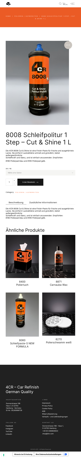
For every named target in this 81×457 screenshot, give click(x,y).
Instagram (9, 429)
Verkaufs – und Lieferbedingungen (55, 417)
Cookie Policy (47, 408)
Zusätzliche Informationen (43, 202)
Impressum (46, 403)
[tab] (16, 202)
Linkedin (9, 434)
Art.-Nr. (9, 168)
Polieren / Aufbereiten (27, 192)
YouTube (9, 431)
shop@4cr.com (48, 434)
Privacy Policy (47, 406)
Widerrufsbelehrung (49, 414)
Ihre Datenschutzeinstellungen (48, 454)
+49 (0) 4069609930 (50, 431)
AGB (43, 411)
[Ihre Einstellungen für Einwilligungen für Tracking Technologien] (4, 455)
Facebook (9, 426)
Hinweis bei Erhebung (23, 454)
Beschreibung (16, 202)
